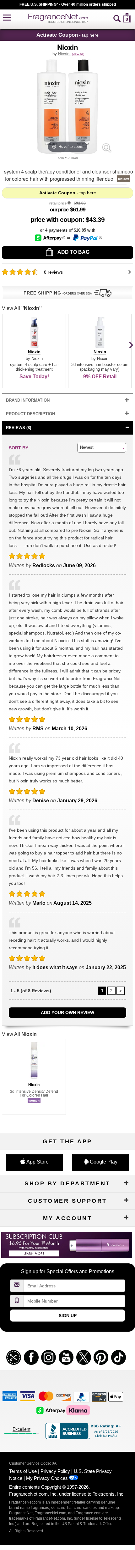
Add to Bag (73, 252)
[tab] (67, 400)
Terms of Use (23, 1471)
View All (22, 308)
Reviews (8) (18, 427)
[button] (7, 18)
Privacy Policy (55, 1471)
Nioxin (64, 54)
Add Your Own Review (67, 1012)
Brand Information (28, 400)
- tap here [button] (67, 35)
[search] (117, 17)
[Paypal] (81, 1397)
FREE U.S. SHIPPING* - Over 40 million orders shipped (67, 4)
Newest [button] (87, 447)
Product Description (30, 413)
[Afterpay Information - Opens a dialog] (50, 237)
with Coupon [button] (56, 219)
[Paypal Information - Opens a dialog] (87, 237)
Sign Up (68, 1315)
